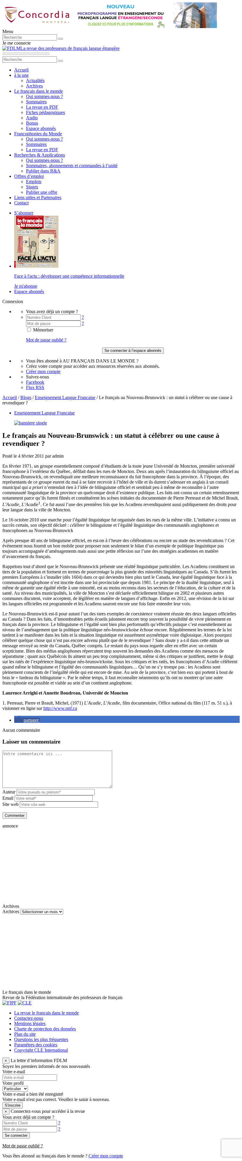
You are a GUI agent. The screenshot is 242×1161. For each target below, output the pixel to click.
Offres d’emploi (29, 176)
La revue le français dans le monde (46, 1012)
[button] (27, 720)
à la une (21, 75)
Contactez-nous (28, 1018)
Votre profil (13, 1083)
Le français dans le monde (38, 91)
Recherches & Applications (39, 154)
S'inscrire (12, 1105)
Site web (10, 804)
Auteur (8, 791)
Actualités (35, 80)
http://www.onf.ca (60, 708)
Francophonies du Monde (38, 133)
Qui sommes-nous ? (44, 96)
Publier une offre (41, 192)
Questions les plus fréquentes (41, 1039)
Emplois (33, 181)
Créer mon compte (43, 371)
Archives (34, 85)
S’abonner (23, 212)
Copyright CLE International (41, 1050)
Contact (21, 202)
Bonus (32, 123)
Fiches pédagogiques (45, 112)
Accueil (21, 69)
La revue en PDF (42, 107)
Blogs (25, 397)
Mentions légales (29, 1023)
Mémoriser (42, 329)
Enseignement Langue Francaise (65, 397)
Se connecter (16, 1135)
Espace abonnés (41, 128)
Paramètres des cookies (35, 1044)
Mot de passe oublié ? (46, 339)
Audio (32, 117)
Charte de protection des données (45, 1028)
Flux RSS (35, 387)
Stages (32, 186)
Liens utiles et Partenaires (37, 197)
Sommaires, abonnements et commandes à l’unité (71, 165)
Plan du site (25, 1034)
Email (7, 798)
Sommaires (36, 101)
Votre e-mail (13, 1071)
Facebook (35, 382)
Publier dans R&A (43, 170)
